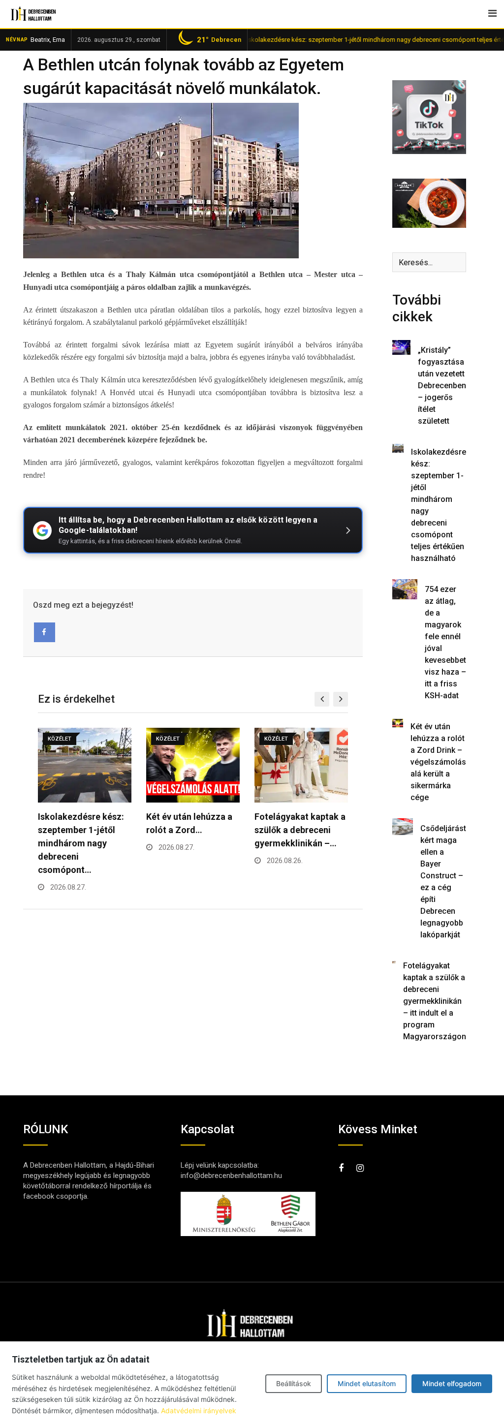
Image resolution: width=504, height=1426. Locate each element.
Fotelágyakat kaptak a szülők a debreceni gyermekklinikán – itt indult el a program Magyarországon (434, 1001)
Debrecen (219, 39)
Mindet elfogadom (451, 1383)
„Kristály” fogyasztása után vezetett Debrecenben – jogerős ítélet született (442, 385)
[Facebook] (44, 632)
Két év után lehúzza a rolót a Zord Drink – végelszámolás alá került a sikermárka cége (438, 762)
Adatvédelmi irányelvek (198, 1410)
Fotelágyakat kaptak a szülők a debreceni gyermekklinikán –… (191, 829)
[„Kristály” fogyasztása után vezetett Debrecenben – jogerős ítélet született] (401, 347)
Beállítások (293, 1383)
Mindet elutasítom (367, 1383)
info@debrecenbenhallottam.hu (231, 1175)
